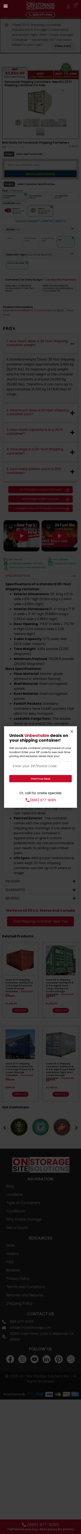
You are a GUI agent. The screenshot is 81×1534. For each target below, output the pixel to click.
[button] (5, 5)
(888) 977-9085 (43, 800)
